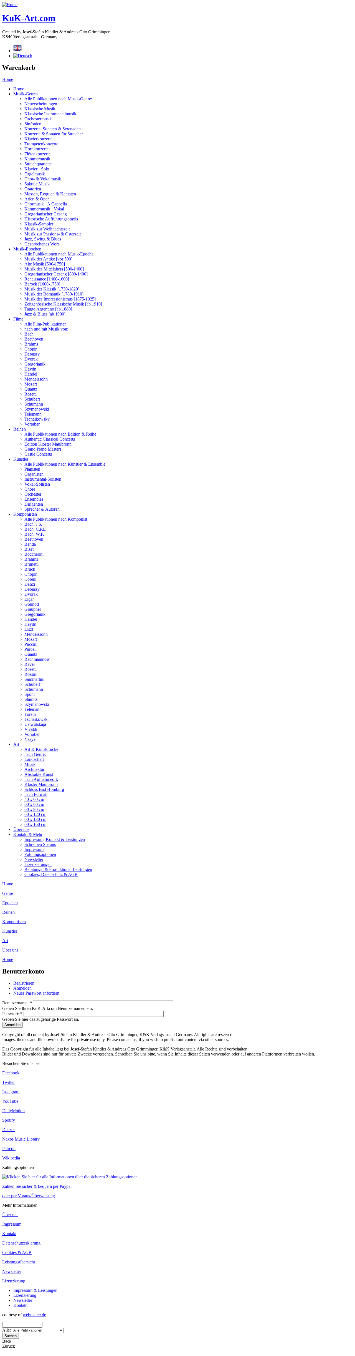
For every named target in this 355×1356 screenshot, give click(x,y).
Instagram (10, 1091)
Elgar (29, 599)
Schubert (32, 399)
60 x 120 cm (35, 814)
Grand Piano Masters (42, 449)
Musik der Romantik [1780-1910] (53, 294)
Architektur (34, 769)
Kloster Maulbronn (41, 784)
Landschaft (34, 759)
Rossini (30, 674)
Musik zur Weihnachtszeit (47, 229)
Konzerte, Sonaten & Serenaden (52, 128)
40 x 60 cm (34, 799)
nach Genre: (35, 754)
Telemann (33, 414)
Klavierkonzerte (38, 138)
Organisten (34, 474)
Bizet (29, 549)
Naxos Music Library (21, 1139)
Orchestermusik (38, 118)
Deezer (8, 1129)
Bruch (29, 569)
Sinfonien (32, 123)
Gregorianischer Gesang (45, 214)
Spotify (8, 1120)
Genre (7, 893)
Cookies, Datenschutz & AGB (51, 874)
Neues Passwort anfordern (36, 993)
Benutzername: (17, 1002)
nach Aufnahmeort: (41, 779)
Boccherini (34, 554)
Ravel (29, 664)
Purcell (30, 649)
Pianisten (32, 469)
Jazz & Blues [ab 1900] (44, 314)
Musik (30, 764)
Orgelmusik (34, 174)
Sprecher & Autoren (42, 509)
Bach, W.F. (34, 534)
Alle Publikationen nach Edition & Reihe (60, 434)
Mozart (30, 384)
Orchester (32, 494)
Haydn (30, 369)
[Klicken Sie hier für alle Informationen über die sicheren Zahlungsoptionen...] (71, 1176)
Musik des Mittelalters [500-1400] (54, 269)
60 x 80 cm (34, 809)
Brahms (31, 344)
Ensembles (33, 499)
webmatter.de (34, 1314)
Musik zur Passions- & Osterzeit (52, 234)
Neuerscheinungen (40, 103)
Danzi (29, 584)
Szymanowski (36, 409)
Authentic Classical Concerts (49, 439)
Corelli (30, 579)
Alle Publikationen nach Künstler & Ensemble (64, 464)
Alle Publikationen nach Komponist (55, 519)
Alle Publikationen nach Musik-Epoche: (59, 254)
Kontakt (9, 1233)
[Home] (9, 4)
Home (7, 79)
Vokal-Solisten (37, 484)
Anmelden (22, 988)
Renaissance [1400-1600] (46, 279)
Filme (18, 319)
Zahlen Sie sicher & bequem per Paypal (37, 1186)
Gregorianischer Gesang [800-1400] (56, 274)
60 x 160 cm (35, 824)
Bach (29, 334)
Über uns (21, 829)
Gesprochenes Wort (41, 244)
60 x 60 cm (34, 804)
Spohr (29, 694)
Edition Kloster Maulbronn (48, 444)
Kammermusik (37, 159)
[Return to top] (2, 1351)
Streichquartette (38, 164)
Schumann (33, 404)
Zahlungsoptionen (40, 854)
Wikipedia (11, 1158)
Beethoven (33, 339)
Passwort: (12, 1013)
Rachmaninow (37, 659)
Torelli (30, 714)
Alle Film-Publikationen (45, 324)
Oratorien (32, 189)
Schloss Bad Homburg (44, 789)
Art (16, 744)
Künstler (20, 459)
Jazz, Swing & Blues (42, 239)
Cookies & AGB (17, 1252)
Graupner (32, 609)
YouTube (10, 1101)
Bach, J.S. (33, 524)
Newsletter (33, 859)
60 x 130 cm (35, 819)
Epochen (10, 902)
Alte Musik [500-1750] (44, 264)
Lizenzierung (13, 1280)
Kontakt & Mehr (27, 834)
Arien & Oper (36, 199)
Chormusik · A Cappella (45, 204)
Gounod (31, 604)
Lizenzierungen (38, 864)
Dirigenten (33, 504)
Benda (30, 544)
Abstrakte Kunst (38, 774)
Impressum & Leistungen (35, 1290)
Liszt (28, 629)
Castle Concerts (38, 454)
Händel (30, 374)
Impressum (34, 849)
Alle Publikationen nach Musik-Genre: (58, 98)
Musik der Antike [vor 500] (48, 259)
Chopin (30, 349)
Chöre (29, 489)
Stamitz (30, 699)
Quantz (30, 389)
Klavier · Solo (36, 169)
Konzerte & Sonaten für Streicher (53, 133)
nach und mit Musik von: (46, 329)
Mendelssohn (36, 379)
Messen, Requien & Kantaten (50, 194)
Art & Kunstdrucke (41, 749)
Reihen (19, 429)
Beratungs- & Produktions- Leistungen (58, 869)
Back (6, 1341)
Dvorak (31, 359)
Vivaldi (30, 729)
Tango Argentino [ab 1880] (48, 309)
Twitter (8, 1082)
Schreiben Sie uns (40, 844)
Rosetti (30, 394)
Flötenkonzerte (37, 154)
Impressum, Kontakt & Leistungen (54, 839)
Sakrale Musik (37, 184)
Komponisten (25, 514)
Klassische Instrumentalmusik (50, 113)
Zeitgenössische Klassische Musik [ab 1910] (63, 304)
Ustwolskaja (35, 724)
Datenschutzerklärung (21, 1243)
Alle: (7, 1330)
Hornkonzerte (36, 148)
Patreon (9, 1148)
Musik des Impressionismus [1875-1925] (60, 299)
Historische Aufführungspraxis (51, 219)
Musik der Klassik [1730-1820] (51, 289)
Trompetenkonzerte (41, 143)
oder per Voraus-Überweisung (28, 1195)
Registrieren (23, 983)
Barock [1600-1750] (42, 284)
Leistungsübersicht (18, 1262)
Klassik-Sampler (38, 224)
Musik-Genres (25, 93)
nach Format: (35, 794)
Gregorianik (34, 364)
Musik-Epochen (27, 249)
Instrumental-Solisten (42, 479)
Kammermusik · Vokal (44, 209)
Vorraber (32, 424)
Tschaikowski (36, 719)
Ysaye (30, 739)
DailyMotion (13, 1110)
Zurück (8, 1346)
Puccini (30, 644)
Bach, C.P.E (35, 529)
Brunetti (31, 564)
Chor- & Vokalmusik (42, 179)
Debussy (32, 354)
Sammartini (34, 679)
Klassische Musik (39, 108)
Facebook (10, 1073)
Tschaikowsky (37, 419)
